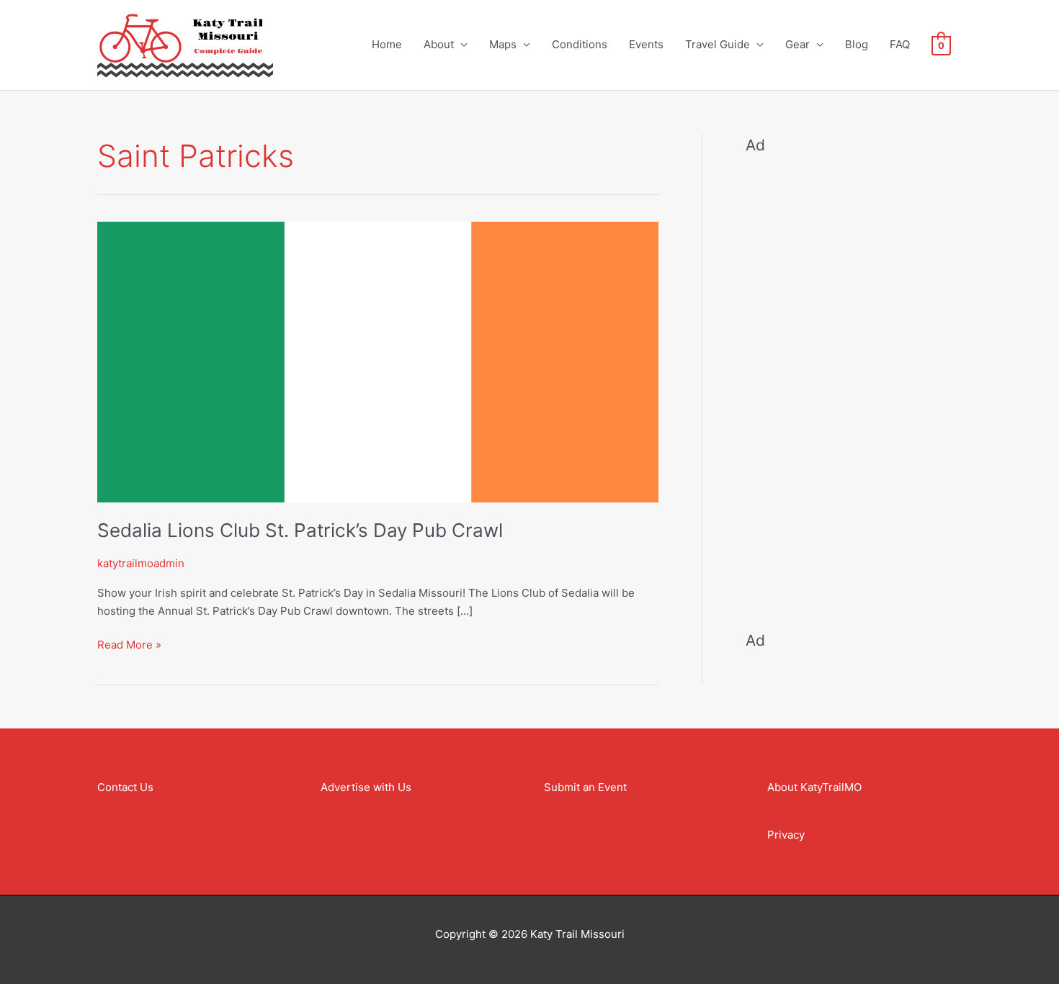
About (439, 44)
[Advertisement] (853, 383)
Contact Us (125, 787)
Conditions (579, 44)
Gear (797, 44)
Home (387, 44)
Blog (856, 44)
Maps (503, 44)
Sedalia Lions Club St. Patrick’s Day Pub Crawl (300, 530)
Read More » (129, 643)
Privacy (786, 834)
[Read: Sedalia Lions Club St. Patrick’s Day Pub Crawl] (377, 361)
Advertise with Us (366, 787)
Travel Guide (717, 44)
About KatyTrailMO (814, 787)
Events (646, 44)
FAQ (900, 44)
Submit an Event (585, 787)
